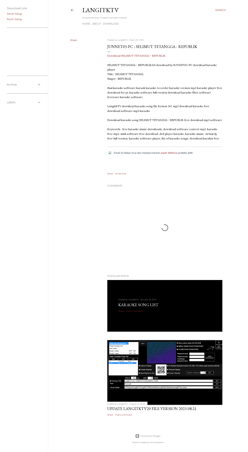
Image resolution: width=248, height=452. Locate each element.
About (96, 23)
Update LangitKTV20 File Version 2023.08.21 (152, 408)
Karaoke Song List (138, 304)
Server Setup (14, 13)
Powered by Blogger (151, 436)
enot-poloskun (157, 442)
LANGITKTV (100, 10)
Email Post (120, 173)
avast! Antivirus (169, 153)
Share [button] (73, 40)
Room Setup (14, 19)
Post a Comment (134, 311)
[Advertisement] (23, 51)
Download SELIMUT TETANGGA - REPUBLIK (136, 55)
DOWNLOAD (111, 23)
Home (86, 23)
